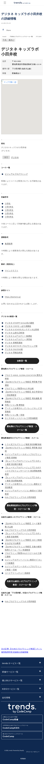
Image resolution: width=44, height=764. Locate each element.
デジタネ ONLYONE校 (14, 349)
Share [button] (8, 30)
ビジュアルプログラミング (16, 174)
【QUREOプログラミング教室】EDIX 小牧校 (23, 540)
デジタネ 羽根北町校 (13, 352)
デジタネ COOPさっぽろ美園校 (18, 326)
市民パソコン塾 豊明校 (14, 405)
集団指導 (8, 243)
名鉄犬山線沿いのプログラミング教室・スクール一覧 (22, 583)
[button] (5, 2)
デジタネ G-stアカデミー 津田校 (18, 339)
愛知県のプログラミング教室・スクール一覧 (22, 428)
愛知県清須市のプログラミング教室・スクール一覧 (22, 507)
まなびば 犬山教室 (13, 543)
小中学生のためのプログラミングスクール (15, 727)
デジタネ (39, 36)
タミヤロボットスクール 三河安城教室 (21, 418)
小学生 (8, 203)
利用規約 (23, 758)
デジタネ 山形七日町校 (14, 333)
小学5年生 (9, 213)
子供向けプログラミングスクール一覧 (21, 36)
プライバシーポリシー (32, 752)
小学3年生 (9, 207)
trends (4, 36)
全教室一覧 (22, 360)
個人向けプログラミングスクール (13, 735)
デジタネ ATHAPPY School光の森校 (19, 323)
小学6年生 (9, 217)
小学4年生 (9, 210)
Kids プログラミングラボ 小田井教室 (20, 497)
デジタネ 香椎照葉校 (13, 342)
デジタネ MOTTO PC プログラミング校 (21, 346)
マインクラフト (11, 270)
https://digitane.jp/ (13, 297)
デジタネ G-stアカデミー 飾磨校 (18, 336)
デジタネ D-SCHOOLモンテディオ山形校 (22, 329)
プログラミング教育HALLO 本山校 (19, 388)
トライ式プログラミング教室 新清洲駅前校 (23, 444)
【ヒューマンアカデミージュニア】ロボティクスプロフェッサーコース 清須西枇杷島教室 (23, 470)
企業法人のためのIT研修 (10, 718)
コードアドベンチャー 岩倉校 (17, 573)
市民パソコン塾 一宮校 (14, 415)
